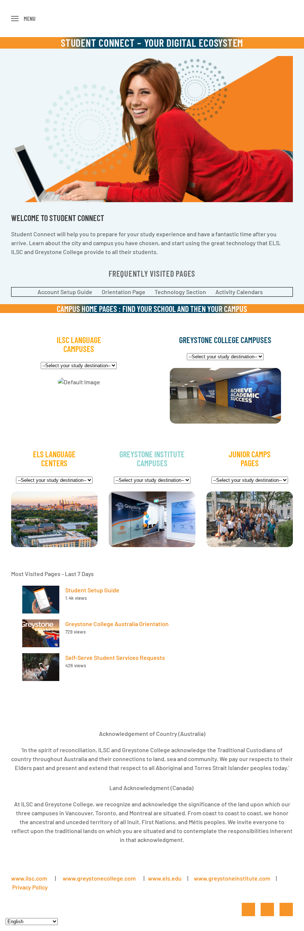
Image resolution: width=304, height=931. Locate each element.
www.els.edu (164, 878)
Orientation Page (123, 291)
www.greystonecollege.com (99, 878)
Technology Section (180, 291)
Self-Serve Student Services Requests (115, 657)
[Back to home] (152, 18)
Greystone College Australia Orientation (117, 623)
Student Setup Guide (92, 589)
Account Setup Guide (64, 291)
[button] (23, 18)
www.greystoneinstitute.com (232, 878)
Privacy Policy (30, 887)
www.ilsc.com (29, 878)
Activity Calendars (239, 291)
